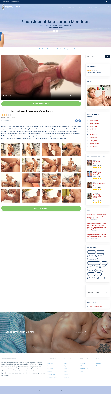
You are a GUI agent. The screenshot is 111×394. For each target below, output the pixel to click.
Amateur (91, 252)
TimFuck (92, 132)
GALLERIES (71, 7)
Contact (98, 363)
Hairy (96, 267)
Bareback (100, 252)
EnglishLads (93, 135)
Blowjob (100, 256)
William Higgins (94, 123)
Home (63, 7)
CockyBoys (93, 141)
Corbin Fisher (94, 138)
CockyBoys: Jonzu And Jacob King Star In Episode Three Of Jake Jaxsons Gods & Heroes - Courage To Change (97, 226)
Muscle (91, 270)
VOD (105, 7)
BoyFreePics (6, 1)
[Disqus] (41, 236)
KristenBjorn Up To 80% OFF (98, 173)
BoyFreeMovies (15, 1)
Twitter (98, 366)
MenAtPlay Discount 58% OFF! (97, 196)
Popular (47, 25)
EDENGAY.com (75, 390)
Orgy (90, 267)
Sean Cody (93, 126)
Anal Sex (91, 274)
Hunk (103, 267)
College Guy (93, 259)
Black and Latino (94, 263)
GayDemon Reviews (96, 306)
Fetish (104, 263)
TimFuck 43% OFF (99, 184)
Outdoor (99, 270)
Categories (80, 7)
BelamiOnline (94, 120)
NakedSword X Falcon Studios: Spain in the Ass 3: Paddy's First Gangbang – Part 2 (97, 216)
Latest (49, 49)
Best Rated (57, 49)
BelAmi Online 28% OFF (97, 162)
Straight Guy (92, 278)
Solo (98, 274)
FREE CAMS (98, 7)
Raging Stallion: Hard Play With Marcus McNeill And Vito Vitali (96, 235)
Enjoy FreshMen (40, 104)
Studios (89, 7)
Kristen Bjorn (93, 146)
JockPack (93, 129)
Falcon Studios (94, 143)
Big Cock (91, 256)
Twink (101, 278)
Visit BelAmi (80, 333)
